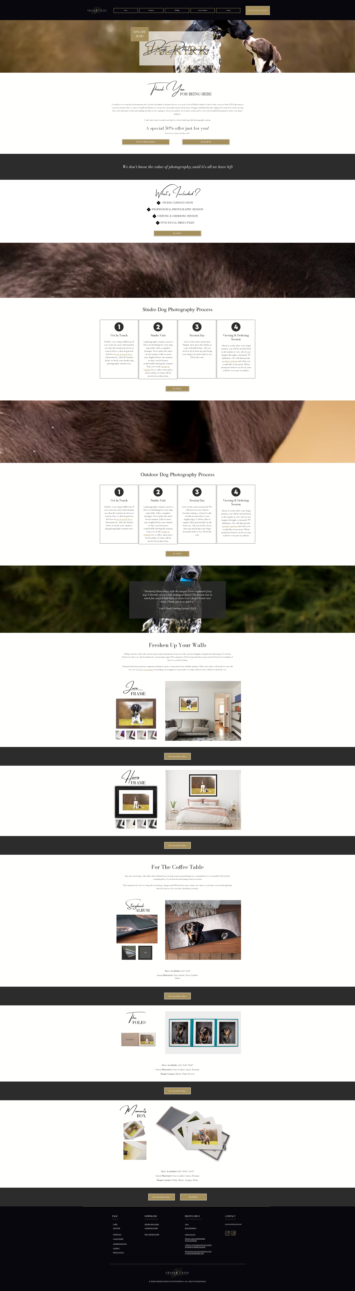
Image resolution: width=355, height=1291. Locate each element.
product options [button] (229, 361)
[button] (177, 10)
